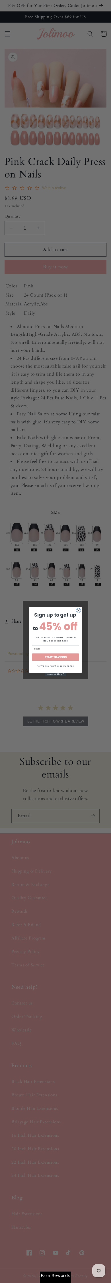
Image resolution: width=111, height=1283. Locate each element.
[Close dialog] (78, 610)
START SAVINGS (55, 657)
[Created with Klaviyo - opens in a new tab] (55, 674)
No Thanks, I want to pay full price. (55, 666)
